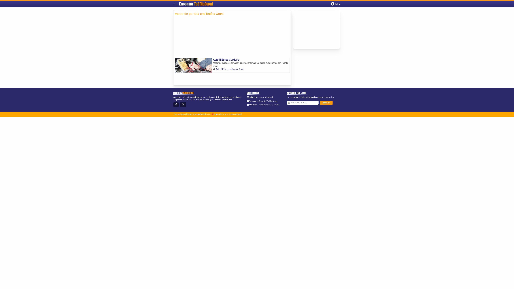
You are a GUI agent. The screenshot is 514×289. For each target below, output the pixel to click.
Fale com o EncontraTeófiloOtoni (263, 101)
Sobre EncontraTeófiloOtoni (261, 97)
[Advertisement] (232, 37)
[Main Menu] (176, 4)
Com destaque (265, 105)
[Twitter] (183, 104)
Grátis (276, 105)
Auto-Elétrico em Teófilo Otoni (230, 69)
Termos (176, 114)
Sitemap (196, 114)
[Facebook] (176, 104)
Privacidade (186, 114)
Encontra (196, 3)
